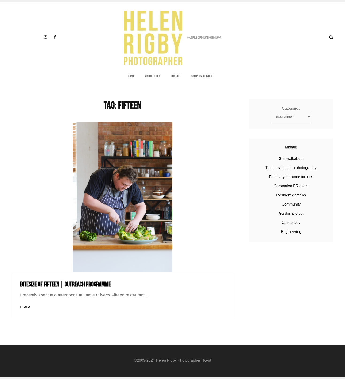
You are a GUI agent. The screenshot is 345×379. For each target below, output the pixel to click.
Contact (176, 76)
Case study (291, 223)
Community (291, 204)
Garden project (291, 213)
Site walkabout (291, 159)
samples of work (202, 76)
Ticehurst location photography (291, 168)
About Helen (152, 76)
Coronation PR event (291, 186)
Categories (291, 108)
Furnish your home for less (291, 177)
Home (131, 76)
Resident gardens (291, 195)
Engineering (291, 232)
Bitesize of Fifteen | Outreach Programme (65, 284)
